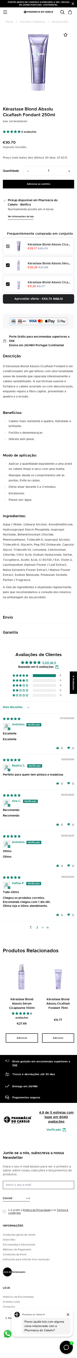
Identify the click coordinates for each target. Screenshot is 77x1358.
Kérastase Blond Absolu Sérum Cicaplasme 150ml (49, 263)
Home (9, 22)
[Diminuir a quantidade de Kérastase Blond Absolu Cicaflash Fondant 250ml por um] (28, 171)
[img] (12, 719)
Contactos (9, 1307)
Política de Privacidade (37, 1210)
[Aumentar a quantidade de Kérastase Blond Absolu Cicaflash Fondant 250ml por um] (69, 171)
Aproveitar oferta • (38, 298)
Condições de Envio (15, 1254)
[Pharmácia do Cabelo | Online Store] (39, 12)
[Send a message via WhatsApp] (7, 1333)
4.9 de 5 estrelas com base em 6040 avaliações (56, 1117)
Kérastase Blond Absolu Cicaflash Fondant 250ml (49, 244)
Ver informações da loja (21, 216)
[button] (12, 131)
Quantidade (11, 171)
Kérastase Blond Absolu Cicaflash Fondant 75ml (49, 282)
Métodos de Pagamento (17, 1249)
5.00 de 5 (49, 662)
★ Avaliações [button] (73, 682)
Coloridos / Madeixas (32, 22)
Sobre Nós (9, 1239)
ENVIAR (7, 1198)
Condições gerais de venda (19, 1235)
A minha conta (11, 1302)
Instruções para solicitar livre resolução (26, 1259)
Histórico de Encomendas (18, 1297)
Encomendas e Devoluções (19, 1244)
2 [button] (37, 927)
